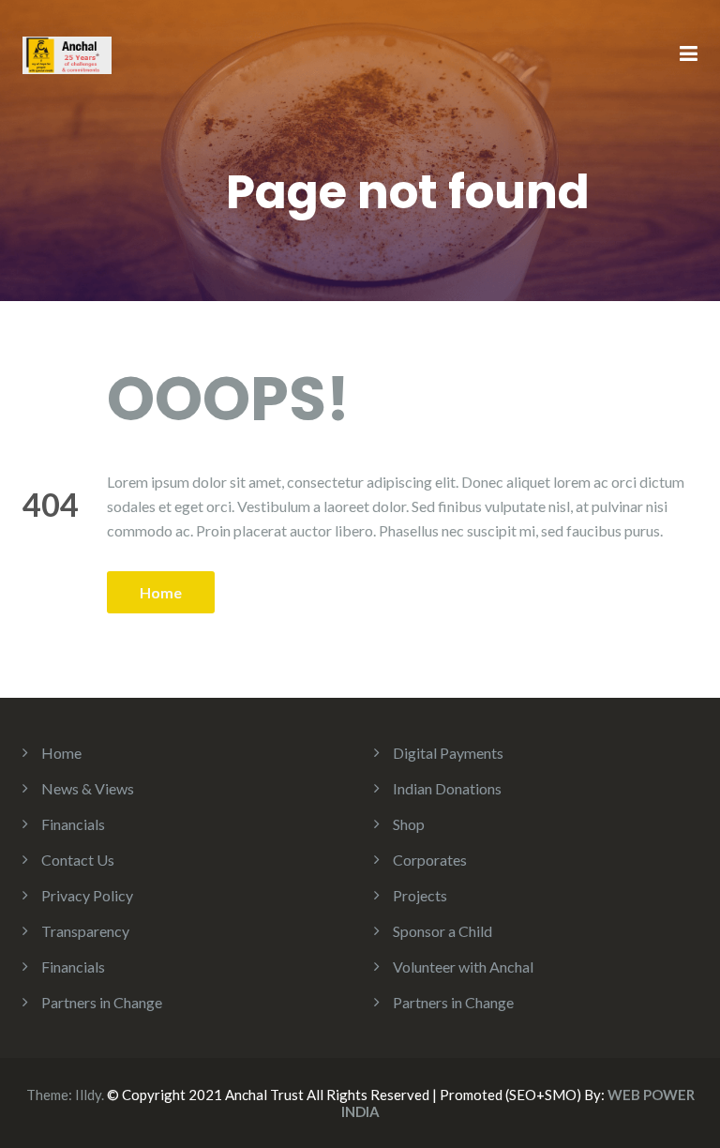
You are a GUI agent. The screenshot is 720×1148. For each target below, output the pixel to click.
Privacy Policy (87, 895)
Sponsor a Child (442, 931)
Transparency (85, 931)
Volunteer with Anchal (463, 966)
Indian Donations (447, 788)
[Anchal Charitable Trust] (67, 53)
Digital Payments (448, 753)
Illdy (88, 1094)
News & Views (87, 788)
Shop (409, 824)
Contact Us (77, 860)
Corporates (430, 860)
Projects (420, 895)
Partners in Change (101, 1002)
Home (161, 592)
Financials (73, 824)
